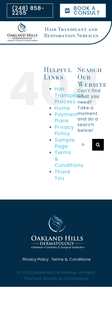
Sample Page (65, 143)
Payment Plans (66, 117)
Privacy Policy (64, 130)
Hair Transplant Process (69, 95)
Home (62, 108)
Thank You (63, 174)
